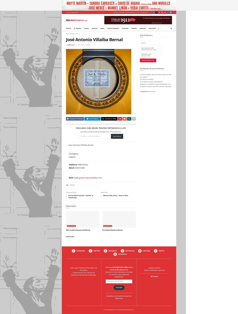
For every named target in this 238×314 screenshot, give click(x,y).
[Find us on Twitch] (168, 12)
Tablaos (134, 28)
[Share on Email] (125, 119)
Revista (72, 33)
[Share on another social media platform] (134, 119)
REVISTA (68, 28)
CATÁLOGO (125, 28)
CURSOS (86, 28)
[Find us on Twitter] (156, 12)
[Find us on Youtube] (165, 12)
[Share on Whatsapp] (129, 119)
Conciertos (71, 225)
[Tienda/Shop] (144, 12)
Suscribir (119, 287)
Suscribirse (117, 136)
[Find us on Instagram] (162, 12)
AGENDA (78, 28)
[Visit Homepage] (76, 20)
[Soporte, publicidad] (119, 12)
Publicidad (152, 28)
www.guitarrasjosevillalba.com (88, 177)
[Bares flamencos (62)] (151, 50)
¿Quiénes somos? (154, 268)
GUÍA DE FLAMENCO (113, 28)
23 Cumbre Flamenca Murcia (112, 230)
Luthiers (78, 33)
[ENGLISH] (143, 28)
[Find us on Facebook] (153, 12)
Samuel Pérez (70, 236)
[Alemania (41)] (150, 54)
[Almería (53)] (150, 56)
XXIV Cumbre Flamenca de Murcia (78, 230)
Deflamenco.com (112, 309)
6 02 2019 (81, 45)
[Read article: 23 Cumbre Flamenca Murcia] (119, 219)
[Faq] (138, 12)
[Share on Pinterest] (120, 119)
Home (67, 33)
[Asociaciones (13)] (151, 48)
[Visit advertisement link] (119, 5)
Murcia (72, 185)
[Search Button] (171, 28)
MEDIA (102, 28)
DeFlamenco (71, 45)
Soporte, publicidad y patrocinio (154, 270)
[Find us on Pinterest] (159, 12)
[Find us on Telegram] (171, 12)
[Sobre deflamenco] (130, 12)
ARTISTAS (94, 28)
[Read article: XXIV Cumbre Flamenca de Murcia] (82, 219)
